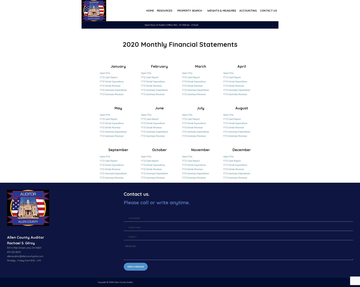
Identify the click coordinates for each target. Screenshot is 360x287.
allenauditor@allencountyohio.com (25, 256)
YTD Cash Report (108, 77)
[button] (272, 25)
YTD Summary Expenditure (113, 90)
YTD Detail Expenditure (112, 81)
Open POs (105, 73)
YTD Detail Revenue (110, 85)
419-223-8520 (14, 252)
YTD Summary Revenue (111, 94)
